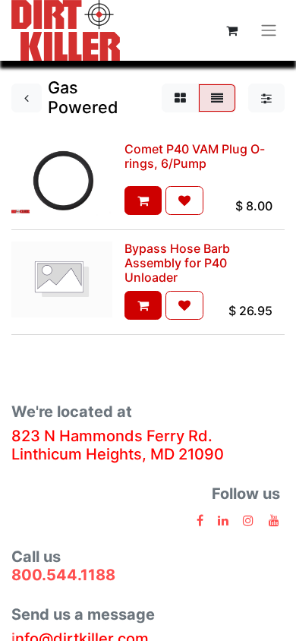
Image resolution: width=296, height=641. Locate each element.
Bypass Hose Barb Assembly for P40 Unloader (177, 263)
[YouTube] (274, 520)
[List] (217, 98)
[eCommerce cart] (231, 30)
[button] (143, 200)
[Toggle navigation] (269, 30)
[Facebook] (200, 520)
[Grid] (180, 98)
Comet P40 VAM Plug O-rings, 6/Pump (194, 156)
